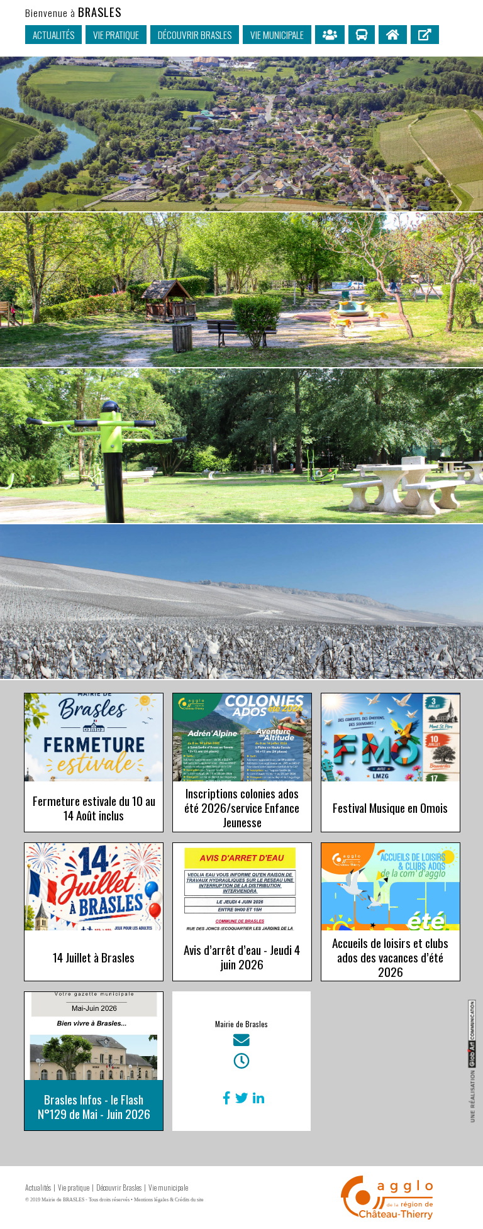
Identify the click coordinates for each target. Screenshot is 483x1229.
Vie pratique (116, 34)
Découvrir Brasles (194, 34)
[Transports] (361, 34)
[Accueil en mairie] (393, 34)
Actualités (53, 34)
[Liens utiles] (425, 34)
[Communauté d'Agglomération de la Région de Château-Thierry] (387, 1215)
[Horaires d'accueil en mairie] (241, 1064)
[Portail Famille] (330, 34)
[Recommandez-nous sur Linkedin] (256, 1097)
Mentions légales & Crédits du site (169, 1200)
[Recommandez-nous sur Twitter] (239, 1097)
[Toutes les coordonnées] (241, 1043)
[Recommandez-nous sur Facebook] (224, 1097)
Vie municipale (277, 34)
